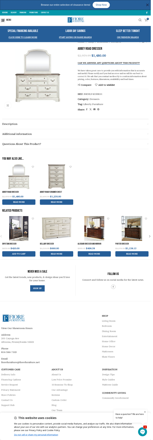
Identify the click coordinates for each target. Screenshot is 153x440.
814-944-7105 (9, 352)
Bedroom (107, 326)
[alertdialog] (75, 5)
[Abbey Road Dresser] (18, 176)
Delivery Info (8, 374)
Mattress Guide (110, 384)
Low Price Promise (62, 379)
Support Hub (7, 405)
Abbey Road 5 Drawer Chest (51, 192)
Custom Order (59, 400)
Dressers (94, 99)
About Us (57, 369)
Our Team (57, 410)
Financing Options (11, 379)
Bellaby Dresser (47, 243)
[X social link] (90, 109)
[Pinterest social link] (98, 109)
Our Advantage (60, 389)
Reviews (56, 394)
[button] (2, 20)
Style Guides (108, 379)
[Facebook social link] (147, 13)
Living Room (108, 320)
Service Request (9, 384)
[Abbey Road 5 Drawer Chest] (56, 176)
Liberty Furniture (93, 104)
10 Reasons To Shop (62, 384)
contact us (107, 76)
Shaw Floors (108, 356)
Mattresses (107, 351)
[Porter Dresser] (132, 228)
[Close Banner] (147, 5)
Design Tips (108, 374)
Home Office (108, 341)
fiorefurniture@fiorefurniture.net (20, 362)
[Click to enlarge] (7, 105)
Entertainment (109, 336)
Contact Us (7, 400)
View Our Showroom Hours (16, 328)
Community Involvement (115, 397)
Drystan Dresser (9, 243)
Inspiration (109, 369)
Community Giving (114, 392)
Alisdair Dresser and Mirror (89, 243)
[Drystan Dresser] (18, 228)
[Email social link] (94, 109)
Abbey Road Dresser (10, 192)
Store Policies (8, 394)
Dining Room (109, 331)
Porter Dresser (122, 243)
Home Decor (108, 346)
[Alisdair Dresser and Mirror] (94, 228)
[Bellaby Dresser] (56, 228)
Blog (54, 405)
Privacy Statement (10, 389)
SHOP (105, 315)
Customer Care (10, 369)
